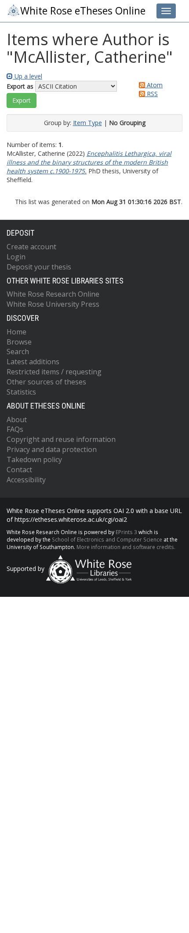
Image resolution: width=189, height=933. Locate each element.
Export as (20, 86)
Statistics (21, 392)
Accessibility (26, 479)
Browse (19, 342)
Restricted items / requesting (54, 372)
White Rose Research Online (53, 294)
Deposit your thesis (39, 267)
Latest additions (33, 361)
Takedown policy (34, 459)
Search (18, 351)
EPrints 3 (126, 531)
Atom (154, 85)
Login (16, 257)
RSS (151, 94)
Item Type (87, 122)
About (17, 419)
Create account (31, 246)
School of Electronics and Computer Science (107, 539)
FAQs (15, 429)
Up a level (27, 76)
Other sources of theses (46, 382)
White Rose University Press (53, 304)
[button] (21, 100)
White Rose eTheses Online (82, 11)
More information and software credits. (125, 546)
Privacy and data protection (52, 449)
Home (16, 332)
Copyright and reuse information (61, 439)
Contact (19, 469)
